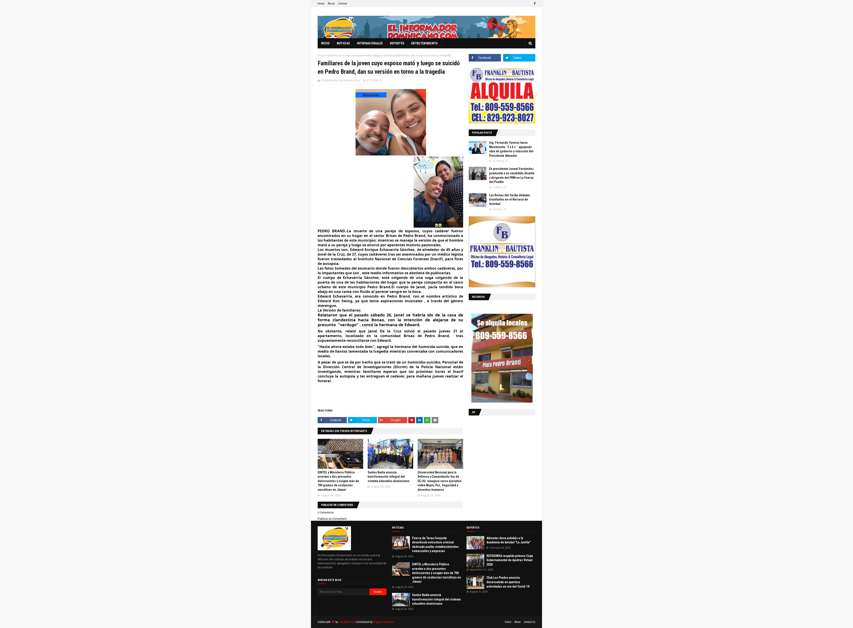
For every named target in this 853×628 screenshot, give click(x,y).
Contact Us (529, 622)
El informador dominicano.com (340, 80)
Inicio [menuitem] (325, 43)
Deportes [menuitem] (397, 43)
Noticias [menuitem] (343, 43)
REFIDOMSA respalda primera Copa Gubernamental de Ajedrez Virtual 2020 (509, 560)
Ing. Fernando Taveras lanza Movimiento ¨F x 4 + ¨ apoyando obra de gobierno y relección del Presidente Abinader (511, 149)
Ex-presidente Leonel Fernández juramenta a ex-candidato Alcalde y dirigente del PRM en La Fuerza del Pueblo (511, 175)
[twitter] (519, 58)
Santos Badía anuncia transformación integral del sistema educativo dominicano (388, 477)
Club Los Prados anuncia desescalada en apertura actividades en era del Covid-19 (507, 582)
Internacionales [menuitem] (370, 43)
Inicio (321, 55)
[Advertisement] (496, 447)
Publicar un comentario (332, 519)
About (331, 3)
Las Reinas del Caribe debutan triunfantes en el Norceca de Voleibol (509, 199)
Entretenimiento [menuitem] (424, 43)
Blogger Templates (383, 622)
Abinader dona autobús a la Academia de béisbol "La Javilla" (508, 540)
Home (321, 3)
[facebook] (534, 3)
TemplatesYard (347, 622)
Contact (342, 3)
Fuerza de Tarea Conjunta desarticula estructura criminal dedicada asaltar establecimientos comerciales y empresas (435, 544)
